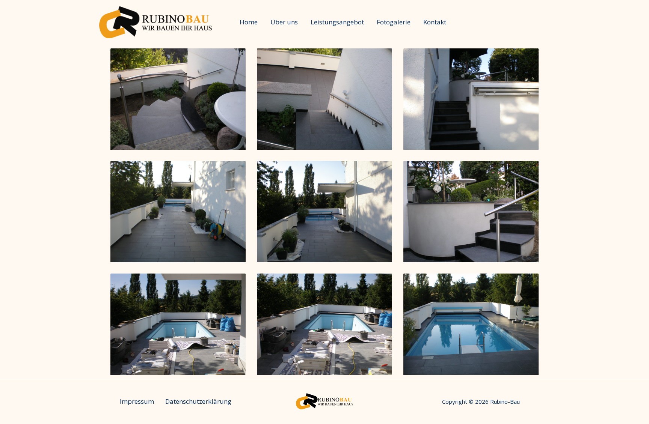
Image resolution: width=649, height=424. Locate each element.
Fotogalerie (394, 22)
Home (249, 22)
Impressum (137, 401)
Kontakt (434, 22)
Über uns (284, 22)
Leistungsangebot (337, 22)
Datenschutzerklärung (198, 401)
